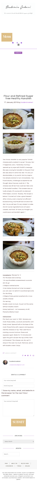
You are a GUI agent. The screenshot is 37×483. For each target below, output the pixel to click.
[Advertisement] (18, 74)
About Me (14, 463)
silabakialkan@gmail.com (17, 364)
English (27, 466)
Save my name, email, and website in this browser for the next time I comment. (17, 393)
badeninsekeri (27, 102)
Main (6, 463)
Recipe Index (25, 463)
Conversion (9, 466)
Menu (7, 36)
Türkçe (19, 466)
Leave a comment (10, 353)
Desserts (18, 52)
